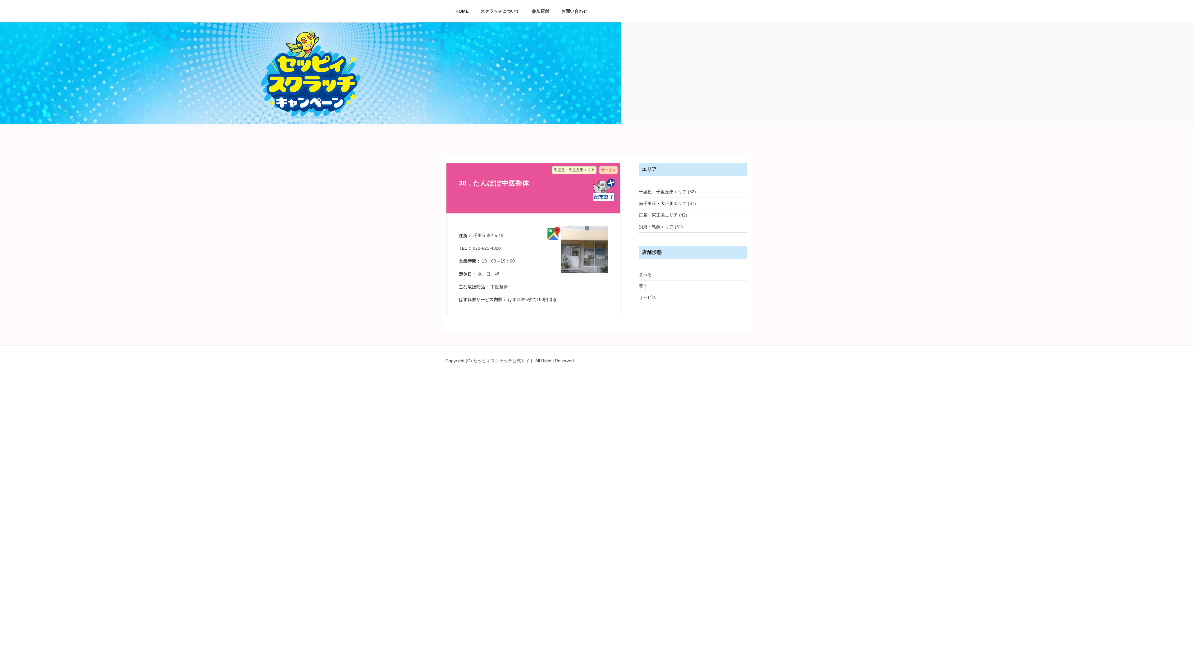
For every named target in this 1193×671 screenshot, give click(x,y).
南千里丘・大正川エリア (663, 203)
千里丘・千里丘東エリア (663, 191)
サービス (647, 297)
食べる (645, 274)
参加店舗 (540, 11)
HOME (462, 11)
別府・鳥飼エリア (656, 226)
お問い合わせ (574, 11)
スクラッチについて (500, 11)
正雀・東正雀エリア (658, 214)
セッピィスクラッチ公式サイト (504, 360)
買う (643, 286)
